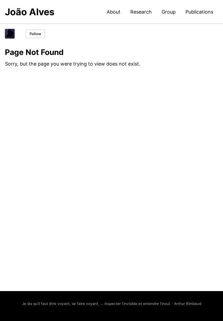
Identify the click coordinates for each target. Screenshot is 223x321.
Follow (35, 34)
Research (141, 12)
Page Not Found (34, 52)
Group (169, 12)
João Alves (29, 11)
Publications (199, 12)
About (113, 12)
